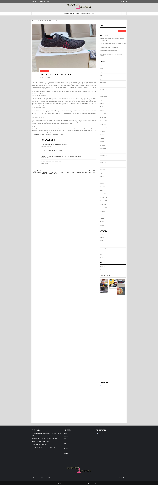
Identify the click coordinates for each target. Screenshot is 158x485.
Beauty (101, 234)
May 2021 (102, 221)
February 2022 (103, 190)
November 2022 (103, 159)
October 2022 (103, 162)
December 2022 (103, 155)
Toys (93, 14)
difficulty (37, 134)
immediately (48, 134)
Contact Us (46, 1)
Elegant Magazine (91, 483)
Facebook (33, 477)
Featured (102, 243)
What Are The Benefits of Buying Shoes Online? (51, 162)
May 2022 (102, 180)
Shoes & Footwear (85, 14)
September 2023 (103, 127)
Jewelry (77, 14)
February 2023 (103, 148)
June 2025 (102, 75)
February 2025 (103, 82)
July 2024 (102, 100)
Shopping (66, 14)
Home (41, 1)
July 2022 (102, 173)
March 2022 (102, 187)
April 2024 (102, 110)
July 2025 (102, 72)
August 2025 (102, 68)
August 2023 (102, 131)
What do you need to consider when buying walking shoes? (54, 144)
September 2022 (103, 166)
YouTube (43, 477)
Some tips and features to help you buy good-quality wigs (113, 43)
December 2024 (103, 89)
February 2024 (103, 113)
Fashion (72, 14)
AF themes (98, 483)
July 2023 (102, 134)
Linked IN (48, 477)
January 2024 (103, 117)
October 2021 (103, 204)
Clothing (102, 237)
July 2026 (102, 65)
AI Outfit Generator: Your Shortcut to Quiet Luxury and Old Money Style (112, 39)
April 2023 (102, 141)
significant (54, 134)
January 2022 (103, 194)
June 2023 (102, 138)
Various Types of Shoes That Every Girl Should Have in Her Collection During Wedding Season (61, 156)
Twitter (38, 477)
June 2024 (102, 103)
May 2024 (102, 107)
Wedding (102, 257)
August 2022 (102, 169)
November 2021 (103, 200)
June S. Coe (44, 146)
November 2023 (103, 120)
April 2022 (102, 183)
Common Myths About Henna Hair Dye (108, 50)
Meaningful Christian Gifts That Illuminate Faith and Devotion (111, 54)
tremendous (60, 134)
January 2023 (103, 152)
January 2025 (103, 86)
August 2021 (102, 211)
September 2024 (103, 96)
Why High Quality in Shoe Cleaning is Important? (51, 150)
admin (43, 77)
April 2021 (102, 225)
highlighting (42, 134)
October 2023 (103, 124)
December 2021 (103, 197)
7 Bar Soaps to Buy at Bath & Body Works (109, 47)
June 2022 (102, 176)
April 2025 (102, 79)
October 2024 (103, 93)
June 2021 (102, 218)
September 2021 (103, 207)
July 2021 (102, 214)
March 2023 (102, 145)
